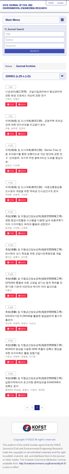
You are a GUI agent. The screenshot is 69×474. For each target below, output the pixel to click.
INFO (23, 104)
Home (8, 66)
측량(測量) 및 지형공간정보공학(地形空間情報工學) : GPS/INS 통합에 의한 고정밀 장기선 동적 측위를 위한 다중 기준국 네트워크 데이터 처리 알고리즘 (34, 282)
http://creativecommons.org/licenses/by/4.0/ (42, 463)
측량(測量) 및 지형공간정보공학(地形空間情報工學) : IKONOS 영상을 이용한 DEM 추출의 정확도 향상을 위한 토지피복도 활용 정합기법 (34, 349)
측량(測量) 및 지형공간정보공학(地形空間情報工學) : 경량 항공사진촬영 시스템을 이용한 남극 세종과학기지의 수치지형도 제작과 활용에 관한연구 (34, 220)
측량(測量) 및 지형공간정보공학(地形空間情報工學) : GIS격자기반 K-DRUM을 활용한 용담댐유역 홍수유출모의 (34, 315)
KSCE (51, 3)
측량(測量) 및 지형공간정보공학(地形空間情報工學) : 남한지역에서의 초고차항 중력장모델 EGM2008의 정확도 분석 (34, 382)
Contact (60, 3)
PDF (12, 104)
